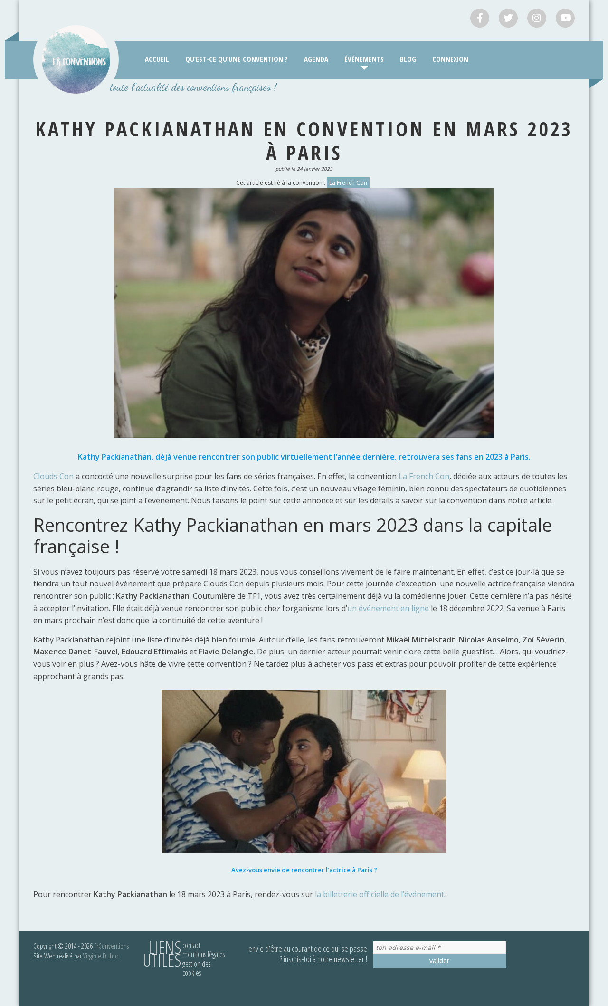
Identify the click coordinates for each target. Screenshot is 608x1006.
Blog (408, 59)
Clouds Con (54, 476)
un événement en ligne (388, 608)
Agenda (316, 59)
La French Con (348, 183)
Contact (191, 945)
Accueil (157, 59)
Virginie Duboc (101, 955)
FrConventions (111, 945)
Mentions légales (203, 954)
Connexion (450, 59)
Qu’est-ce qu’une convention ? (236, 59)
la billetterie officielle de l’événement (379, 894)
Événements (364, 59)
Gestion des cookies (196, 968)
